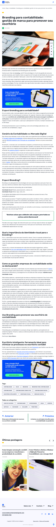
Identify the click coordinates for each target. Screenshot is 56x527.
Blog (7, 8)
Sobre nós (27, 506)
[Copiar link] (51, 46)
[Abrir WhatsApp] (3, 523)
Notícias (6, 407)
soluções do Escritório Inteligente (26, 351)
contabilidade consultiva (23, 390)
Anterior (9, 415)
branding (25, 387)
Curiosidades (33, 403)
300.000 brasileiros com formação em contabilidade (21, 140)
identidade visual (25, 394)
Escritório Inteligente (23, 356)
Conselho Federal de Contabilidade (12, 138)
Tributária (34, 407)
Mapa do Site (36, 521)
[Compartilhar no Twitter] (51, 51)
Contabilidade (12, 8)
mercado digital (39, 394)
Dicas (17, 387)
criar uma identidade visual (18, 249)
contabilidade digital (41, 390)
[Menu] (53, 2)
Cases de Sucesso (8, 403)
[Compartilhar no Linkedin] (51, 54)
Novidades (15, 407)
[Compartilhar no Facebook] (51, 49)
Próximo (49, 415)
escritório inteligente (10, 394)
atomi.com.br (31, 524)
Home (3, 8)
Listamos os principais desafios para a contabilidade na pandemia (42, 420)
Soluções (25, 407)
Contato (39, 506)
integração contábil (23, 353)
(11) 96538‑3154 (6, 515)
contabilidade (8, 390)
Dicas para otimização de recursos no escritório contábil (13, 420)
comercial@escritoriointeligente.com (13, 512)
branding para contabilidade (40, 387)
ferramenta (35, 347)
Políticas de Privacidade (44, 521)
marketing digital (14, 150)
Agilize (8, 162)
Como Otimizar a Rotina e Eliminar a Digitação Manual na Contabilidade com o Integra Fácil (41, 452)
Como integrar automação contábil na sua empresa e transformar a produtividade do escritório (14, 452)
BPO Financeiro (12, 358)
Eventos (49, 403)
